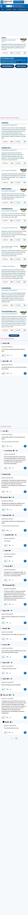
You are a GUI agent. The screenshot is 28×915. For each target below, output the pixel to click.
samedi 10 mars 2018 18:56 (9, 569)
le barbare (5, 497)
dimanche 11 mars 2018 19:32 (10, 725)
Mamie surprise (6, 189)
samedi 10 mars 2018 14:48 (7, 477)
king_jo (5, 610)
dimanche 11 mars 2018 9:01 (7, 698)
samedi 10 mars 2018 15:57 (7, 518)
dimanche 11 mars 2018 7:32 (7, 682)
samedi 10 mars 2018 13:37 (9, 454)
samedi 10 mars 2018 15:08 (7, 501)
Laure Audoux (8, 450)
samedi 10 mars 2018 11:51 (7, 434)
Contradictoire (6, 288)
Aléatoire (8, 9)
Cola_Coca (6, 695)
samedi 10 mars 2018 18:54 (7, 648)
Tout (2, 9)
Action (4, 38)
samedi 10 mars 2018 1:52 (7, 364)
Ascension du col (7, 208)
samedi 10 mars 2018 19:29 (7, 666)
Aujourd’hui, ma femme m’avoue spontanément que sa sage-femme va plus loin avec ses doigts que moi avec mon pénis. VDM (14, 215)
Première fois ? (6, 148)
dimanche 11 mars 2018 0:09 (10, 588)
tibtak (4, 361)
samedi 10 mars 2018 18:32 (9, 554)
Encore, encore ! (14, 335)
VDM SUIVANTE (21, 66)
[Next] (12, 738)
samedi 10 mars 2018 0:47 (7, 346)
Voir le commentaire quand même (10, 441)
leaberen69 (6, 515)
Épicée (14, 9)
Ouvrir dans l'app (18, 2)
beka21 (5, 678)
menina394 (8, 535)
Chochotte (5, 123)
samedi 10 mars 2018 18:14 (7, 614)
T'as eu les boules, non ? (9, 311)
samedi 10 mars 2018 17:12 (9, 538)
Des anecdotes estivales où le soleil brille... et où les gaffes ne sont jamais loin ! (13, 60)
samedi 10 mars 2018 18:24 (7, 632)
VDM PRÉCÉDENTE (7, 66)
